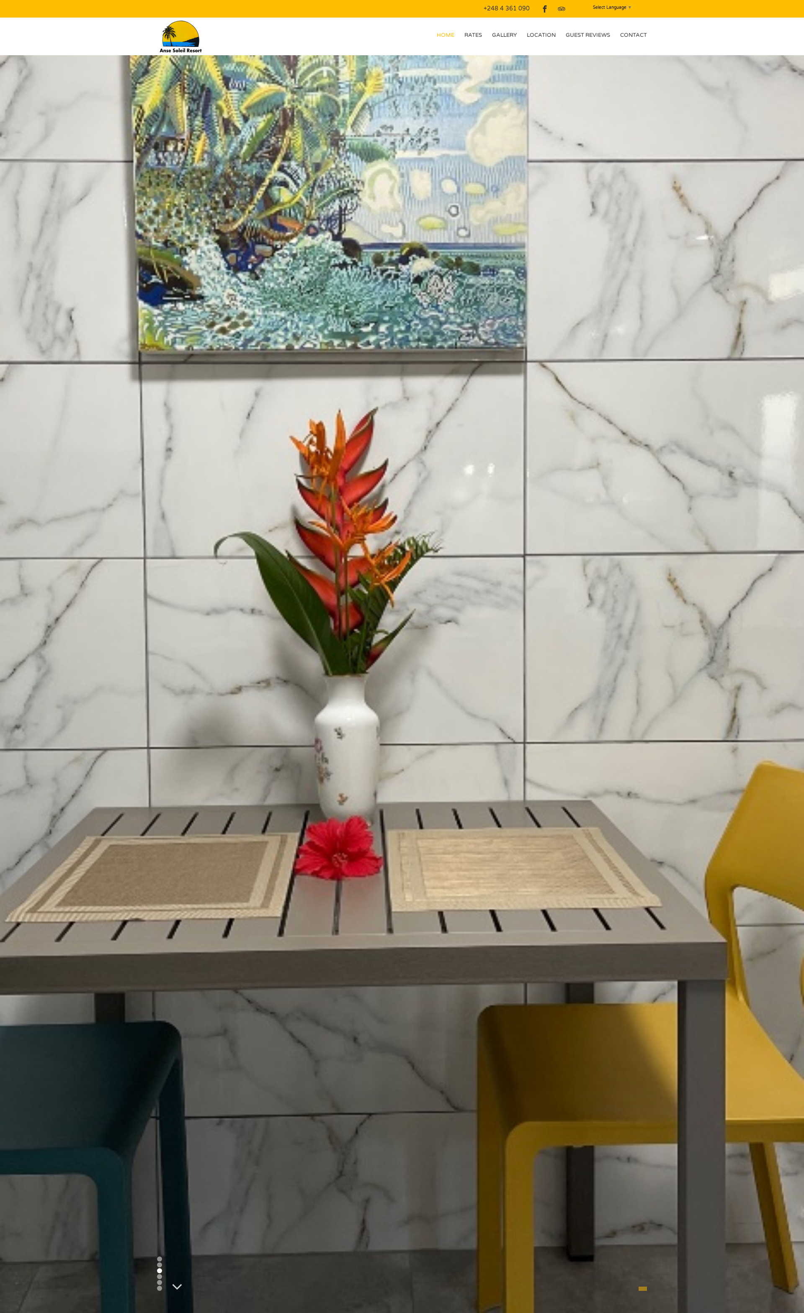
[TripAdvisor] (561, 8)
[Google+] (578, 8)
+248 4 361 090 (507, 8)
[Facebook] (544, 8)
